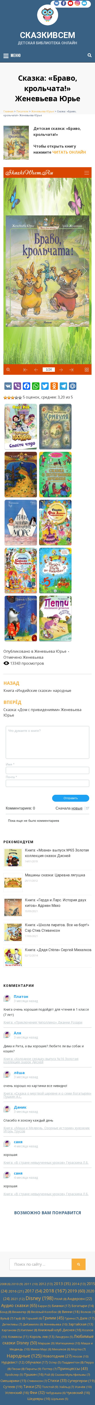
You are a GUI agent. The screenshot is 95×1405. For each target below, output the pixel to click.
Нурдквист (12, 1362)
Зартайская (80, 1324)
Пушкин (34, 1374)
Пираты (33, 1369)
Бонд (5, 1312)
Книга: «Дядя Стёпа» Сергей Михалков (58, 950)
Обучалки (36, 1362)
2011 (31, 1284)
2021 (18, 1299)
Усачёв (83, 1387)
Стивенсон (37, 1381)
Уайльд (66, 1387)
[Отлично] (20, 397)
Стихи (57, 1380)
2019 (76, 1291)
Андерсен (79, 1298)
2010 (17, 1284)
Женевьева (33, 657)
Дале (87, 1318)
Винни (71, 1311)
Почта (11, 777)
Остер (55, 1362)
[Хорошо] (16, 397)
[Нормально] (13, 397)
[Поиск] (88, 55)
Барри (44, 1306)
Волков (88, 1312)
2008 (5, 1284)
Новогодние (57, 1356)
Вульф (6, 1318)
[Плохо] (9, 397)
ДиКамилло (33, 1324)
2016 (16, 1291)
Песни (18, 1369)
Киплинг (29, 1330)
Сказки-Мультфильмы (72, 1374)
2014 (79, 1284)
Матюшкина (68, 1343)
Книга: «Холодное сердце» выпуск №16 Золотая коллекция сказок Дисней (40, 1060)
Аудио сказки (19, 1305)
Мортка (78, 1349)
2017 (33, 1291)
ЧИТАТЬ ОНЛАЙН (69, 152)
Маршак (46, 1343)
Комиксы (18, 1336)
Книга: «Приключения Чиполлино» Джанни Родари (42, 1022)
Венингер (21, 1312)
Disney (39, 1298)
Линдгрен (64, 1337)
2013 (62, 1283)
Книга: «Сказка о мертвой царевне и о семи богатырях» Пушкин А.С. (47, 1095)
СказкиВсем (47, 35)
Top (91, 1401)
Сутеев (12, 1386)
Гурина (72, 1318)
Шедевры (38, 1398)
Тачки (32, 1386)
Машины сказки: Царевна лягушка (55, 875)
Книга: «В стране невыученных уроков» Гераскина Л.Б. (46, 1162)
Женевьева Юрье (50, 651)
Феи (37, 1392)
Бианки (61, 1305)
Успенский (17, 1392)
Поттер (49, 1369)
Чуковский (78, 1392)
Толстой (50, 1387)
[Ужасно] (5, 397)
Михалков (61, 1349)
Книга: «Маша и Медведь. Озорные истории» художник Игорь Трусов (46, 1129)
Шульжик (59, 1399)
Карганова (11, 1330)
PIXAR (60, 1299)
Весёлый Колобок (46, 1312)
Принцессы (72, 1368)
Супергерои (81, 1380)
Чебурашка (55, 1393)
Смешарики (13, 1380)
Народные (24, 1356)
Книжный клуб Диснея (59, 1330)
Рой (49, 1375)
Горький (34, 1318)
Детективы (12, 1324)
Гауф (19, 1318)
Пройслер (14, 1375)
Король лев (42, 1336)
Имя (10, 764)
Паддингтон (72, 1362)
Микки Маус (41, 1349)
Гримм (53, 1318)
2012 (46, 1284)
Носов (81, 1356)
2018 (55, 1290)
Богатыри (82, 1306)
